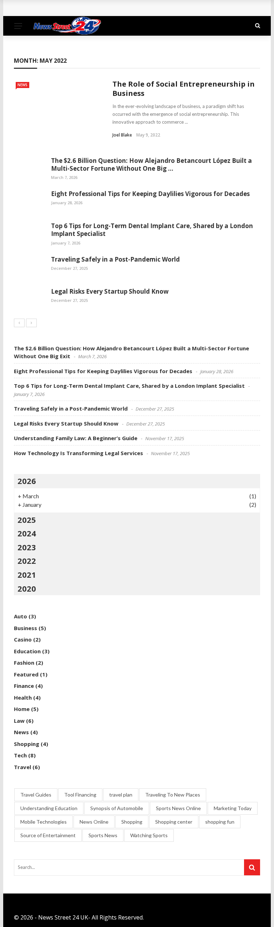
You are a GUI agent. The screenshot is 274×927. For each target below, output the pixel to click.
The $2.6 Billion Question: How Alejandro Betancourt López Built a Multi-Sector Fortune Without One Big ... (151, 164)
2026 (26, 480)
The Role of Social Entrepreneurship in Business (183, 88)
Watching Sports (149, 835)
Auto (20, 616)
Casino (23, 639)
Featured (26, 674)
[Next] (31, 323)
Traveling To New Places (172, 795)
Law (19, 720)
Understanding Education (48, 808)
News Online (94, 822)
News (22, 84)
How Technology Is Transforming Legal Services (78, 453)
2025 (26, 519)
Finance (24, 685)
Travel (22, 767)
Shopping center (173, 822)
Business (25, 628)
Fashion (24, 662)
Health (23, 697)
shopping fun (219, 822)
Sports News (102, 835)
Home (22, 708)
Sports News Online (178, 808)
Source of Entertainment (48, 835)
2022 (26, 560)
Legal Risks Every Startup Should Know (110, 291)
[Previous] (19, 323)
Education (27, 651)
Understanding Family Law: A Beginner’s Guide (75, 438)
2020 (26, 588)
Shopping (26, 743)
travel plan (120, 795)
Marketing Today (233, 808)
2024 (26, 533)
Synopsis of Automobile (116, 808)
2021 (26, 574)
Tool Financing (80, 795)
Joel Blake (122, 135)
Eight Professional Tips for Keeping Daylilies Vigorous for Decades (150, 194)
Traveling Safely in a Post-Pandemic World (115, 259)
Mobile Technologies (43, 822)
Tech (20, 755)
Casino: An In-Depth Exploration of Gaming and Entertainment (108, 8)
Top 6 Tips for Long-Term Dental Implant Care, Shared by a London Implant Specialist (152, 230)
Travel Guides (35, 795)
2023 (26, 547)
